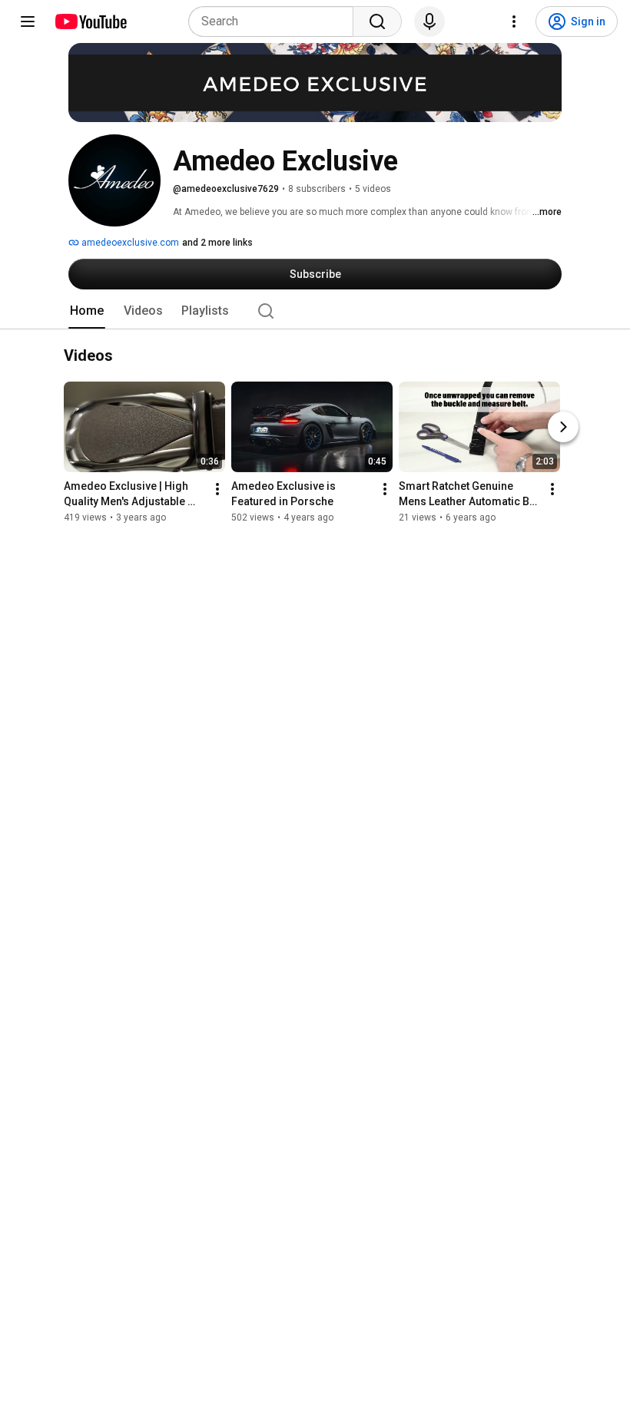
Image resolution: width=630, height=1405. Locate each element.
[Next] (563, 427)
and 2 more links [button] (217, 242)
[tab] (86, 311)
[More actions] (217, 489)
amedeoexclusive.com (129, 242)
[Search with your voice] (429, 21)
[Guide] (27, 21)
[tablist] (315, 311)
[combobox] (275, 21)
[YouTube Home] (90, 21)
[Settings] (514, 21)
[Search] (377, 21)
